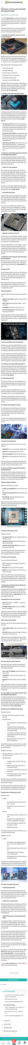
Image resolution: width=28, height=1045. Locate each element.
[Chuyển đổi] (2, 991)
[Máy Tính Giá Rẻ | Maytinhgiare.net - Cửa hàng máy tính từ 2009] (14, 2)
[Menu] (2, 2)
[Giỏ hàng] (26, 2)
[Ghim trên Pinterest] (18, 973)
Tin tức (2, 7)
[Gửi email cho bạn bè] (15, 973)
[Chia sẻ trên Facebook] (10, 973)
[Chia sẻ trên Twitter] (13, 973)
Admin (16, 15)
